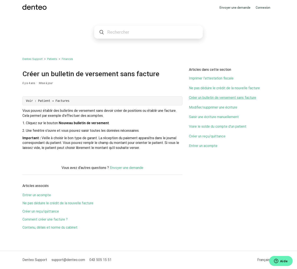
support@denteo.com (68, 260)
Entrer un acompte (36, 195)
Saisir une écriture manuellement (214, 117)
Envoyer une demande (235, 7)
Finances (67, 59)
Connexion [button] (263, 7)
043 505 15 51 (100, 260)
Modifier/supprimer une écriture (213, 107)
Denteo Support (32, 59)
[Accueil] (34, 9)
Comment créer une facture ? (45, 219)
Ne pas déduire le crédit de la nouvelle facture (57, 203)
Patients (52, 59)
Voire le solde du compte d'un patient (217, 126)
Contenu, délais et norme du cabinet (49, 227)
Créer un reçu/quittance (40, 211)
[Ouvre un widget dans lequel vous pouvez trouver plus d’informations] (281, 261)
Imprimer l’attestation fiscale (211, 78)
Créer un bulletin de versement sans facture (222, 98)
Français (264, 260)
